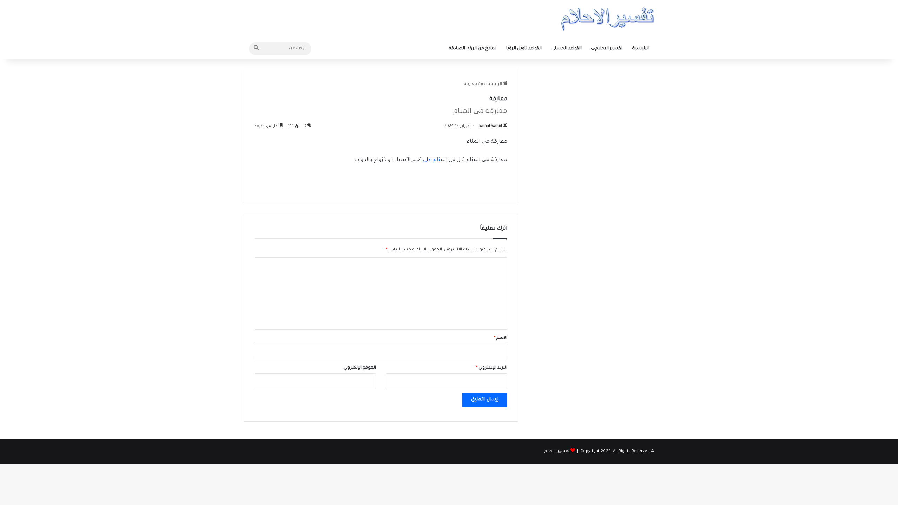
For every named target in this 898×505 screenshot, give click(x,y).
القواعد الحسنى (566, 48)
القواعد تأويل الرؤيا (524, 48)
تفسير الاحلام (608, 48)
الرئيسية (640, 48)
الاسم (500, 338)
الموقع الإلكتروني (360, 368)
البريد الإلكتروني (491, 368)
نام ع (435, 160)
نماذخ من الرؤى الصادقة (472, 48)
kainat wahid (490, 126)
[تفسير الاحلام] (607, 19)
